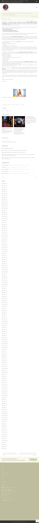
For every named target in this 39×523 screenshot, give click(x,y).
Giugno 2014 (5, 378)
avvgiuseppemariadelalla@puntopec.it (17, 2)
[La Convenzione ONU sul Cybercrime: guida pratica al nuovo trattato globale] (19, 121)
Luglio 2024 (5, 210)
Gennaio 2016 (5, 339)
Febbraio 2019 (5, 278)
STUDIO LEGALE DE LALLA (11, 499)
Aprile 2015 (4, 358)
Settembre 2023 (5, 218)
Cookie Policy (8, 497)
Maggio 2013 (5, 403)
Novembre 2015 (5, 343)
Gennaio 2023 (5, 232)
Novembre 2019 (5, 269)
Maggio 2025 (5, 197)
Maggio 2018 (5, 292)
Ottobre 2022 (5, 239)
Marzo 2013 (5, 407)
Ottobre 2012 (5, 417)
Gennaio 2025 (5, 200)
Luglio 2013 (4, 399)
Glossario (3, 479)
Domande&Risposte (5, 473)
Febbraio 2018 (5, 298)
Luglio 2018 (5, 288)
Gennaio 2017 (5, 319)
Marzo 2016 (5, 335)
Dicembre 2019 (5, 267)
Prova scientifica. (19, 19)
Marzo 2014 (5, 382)
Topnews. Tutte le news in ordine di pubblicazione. (28, 19)
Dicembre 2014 (5, 366)
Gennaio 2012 (5, 432)
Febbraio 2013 (5, 409)
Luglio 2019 (5, 273)
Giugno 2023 (5, 224)
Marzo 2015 (5, 360)
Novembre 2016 (5, 323)
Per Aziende (4, 481)
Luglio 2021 (4, 253)
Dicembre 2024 (5, 202)
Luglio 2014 (5, 376)
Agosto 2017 (5, 306)
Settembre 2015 (5, 347)
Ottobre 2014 (5, 370)
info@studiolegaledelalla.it (6, 2)
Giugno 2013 (5, 401)
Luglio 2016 (5, 327)
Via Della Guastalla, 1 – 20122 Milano (8, 487)
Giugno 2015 (5, 354)
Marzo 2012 (5, 430)
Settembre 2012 (5, 419)
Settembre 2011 (5, 440)
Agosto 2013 (5, 397)
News (3, 477)
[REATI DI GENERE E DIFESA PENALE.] (7, 121)
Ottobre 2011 (5, 438)
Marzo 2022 (5, 243)
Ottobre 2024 (5, 206)
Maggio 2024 (5, 212)
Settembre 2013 (5, 395)
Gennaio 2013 (5, 411)
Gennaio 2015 (5, 364)
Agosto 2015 (5, 350)
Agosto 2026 (5, 183)
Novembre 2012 (5, 415)
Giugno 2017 (5, 310)
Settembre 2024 (5, 208)
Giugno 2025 (5, 195)
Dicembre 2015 (5, 341)
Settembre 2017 (5, 304)
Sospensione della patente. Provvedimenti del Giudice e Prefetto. (19, 165)
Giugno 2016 (5, 329)
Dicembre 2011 (5, 434)
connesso (7, 142)
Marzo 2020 (5, 263)
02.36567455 (18, 1)
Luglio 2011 (4, 442)
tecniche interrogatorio (15, 104)
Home (3, 465)
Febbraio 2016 (5, 337)
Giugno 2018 (5, 290)
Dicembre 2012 (5, 413)
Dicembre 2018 (5, 282)
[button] (36, 7)
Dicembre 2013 (5, 389)
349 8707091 (5, 490)
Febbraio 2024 (5, 214)
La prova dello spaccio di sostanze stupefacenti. (16, 171)
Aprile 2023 (5, 228)
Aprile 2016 (5, 333)
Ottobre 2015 (5, 345)
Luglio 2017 (4, 308)
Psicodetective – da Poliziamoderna (7, 97)
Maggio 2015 (5, 356)
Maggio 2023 (5, 226)
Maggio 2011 (5, 446)
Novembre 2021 (5, 249)
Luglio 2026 (5, 185)
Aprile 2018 (5, 294)
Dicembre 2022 (5, 234)
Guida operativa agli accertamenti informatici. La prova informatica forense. (31, 117)
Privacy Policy (4, 497)
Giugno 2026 (5, 187)
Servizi (3, 469)
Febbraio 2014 (5, 384)
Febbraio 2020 (5, 265)
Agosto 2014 (5, 374)
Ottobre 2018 (5, 286)
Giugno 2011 (5, 444)
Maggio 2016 (5, 331)
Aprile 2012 (4, 428)
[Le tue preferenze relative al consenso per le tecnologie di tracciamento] (37, 521)
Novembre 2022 (5, 237)
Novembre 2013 (5, 391)
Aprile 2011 (4, 448)
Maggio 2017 (5, 313)
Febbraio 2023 (5, 230)
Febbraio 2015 (5, 362)
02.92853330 (24, 1)
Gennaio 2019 (5, 280)
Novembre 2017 (5, 302)
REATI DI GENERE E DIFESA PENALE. (8, 148)
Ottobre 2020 (5, 259)
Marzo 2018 (5, 296)
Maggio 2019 (5, 276)
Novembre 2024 (5, 204)
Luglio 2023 (5, 222)
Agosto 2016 (5, 325)
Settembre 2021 (5, 251)
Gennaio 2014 (5, 387)
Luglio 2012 (4, 421)
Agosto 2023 (5, 220)
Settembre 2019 (5, 271)
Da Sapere (3, 471)
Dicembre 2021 (5, 247)
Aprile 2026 (5, 191)
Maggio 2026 (5, 189)
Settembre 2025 (5, 193)
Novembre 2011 (5, 436)
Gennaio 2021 (5, 257)
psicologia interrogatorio (6, 104)
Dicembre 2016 (5, 321)
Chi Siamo (3, 467)
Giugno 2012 (5, 423)
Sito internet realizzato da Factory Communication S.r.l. (19, 521)
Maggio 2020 (5, 261)
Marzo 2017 (5, 315)
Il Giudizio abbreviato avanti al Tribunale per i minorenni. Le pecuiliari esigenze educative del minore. (9, 454)
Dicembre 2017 (5, 300)
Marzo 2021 (5, 255)
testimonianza (22, 104)
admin (10, 18)
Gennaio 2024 (5, 216)
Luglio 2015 (4, 352)
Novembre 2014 (5, 368)
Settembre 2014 (5, 372)
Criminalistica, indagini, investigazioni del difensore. (10, 19)
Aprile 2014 (5, 380)
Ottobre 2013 (5, 393)
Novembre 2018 (5, 284)
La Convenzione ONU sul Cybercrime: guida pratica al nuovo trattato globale (19, 129)
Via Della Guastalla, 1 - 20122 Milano (8, 1)
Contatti (3, 475)
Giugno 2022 (5, 241)
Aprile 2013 (4, 405)
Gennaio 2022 (5, 245)
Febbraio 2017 (5, 317)
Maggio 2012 (5, 426)
